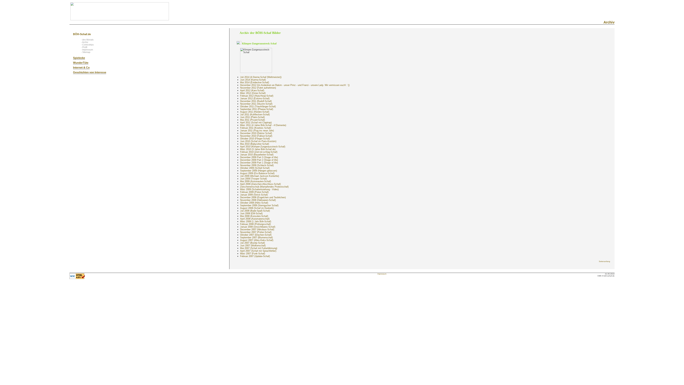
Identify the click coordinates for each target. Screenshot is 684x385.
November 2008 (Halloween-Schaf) (258, 200)
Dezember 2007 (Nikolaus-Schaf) (257, 229)
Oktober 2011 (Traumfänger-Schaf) (258, 106)
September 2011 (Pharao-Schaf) (256, 109)
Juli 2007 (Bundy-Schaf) (252, 243)
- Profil (84, 47)
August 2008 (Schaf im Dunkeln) (257, 208)
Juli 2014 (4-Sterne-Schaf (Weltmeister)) (260, 77)
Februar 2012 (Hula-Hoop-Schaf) (256, 95)
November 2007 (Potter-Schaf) (255, 232)
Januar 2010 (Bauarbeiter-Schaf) (256, 154)
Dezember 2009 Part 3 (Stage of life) (259, 157)
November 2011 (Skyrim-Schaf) (256, 103)
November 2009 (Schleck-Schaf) (257, 165)
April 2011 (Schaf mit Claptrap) (256, 122)
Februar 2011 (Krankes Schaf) (255, 128)
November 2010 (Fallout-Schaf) (256, 136)
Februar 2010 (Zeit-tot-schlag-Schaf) (258, 152)
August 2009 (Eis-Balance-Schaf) (257, 173)
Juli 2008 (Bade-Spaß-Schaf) (255, 210)
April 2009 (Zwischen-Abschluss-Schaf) (260, 184)
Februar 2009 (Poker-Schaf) (254, 192)
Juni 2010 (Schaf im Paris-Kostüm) (258, 141)
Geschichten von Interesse (89, 72)
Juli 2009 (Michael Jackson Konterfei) (259, 176)
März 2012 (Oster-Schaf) (253, 93)
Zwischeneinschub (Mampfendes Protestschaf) (264, 186)
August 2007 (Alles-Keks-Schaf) (256, 240)
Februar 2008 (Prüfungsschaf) (255, 224)
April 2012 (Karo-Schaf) (252, 90)
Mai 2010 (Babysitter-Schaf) (254, 144)
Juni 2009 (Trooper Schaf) (253, 178)
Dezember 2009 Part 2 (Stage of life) (259, 160)
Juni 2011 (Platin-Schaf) (252, 117)
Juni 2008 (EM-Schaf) (251, 213)
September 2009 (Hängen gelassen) (258, 170)
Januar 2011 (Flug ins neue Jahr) (257, 130)
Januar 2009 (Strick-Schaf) (254, 194)
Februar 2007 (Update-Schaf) (255, 256)
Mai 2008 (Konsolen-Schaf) (254, 216)
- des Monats (87, 39)
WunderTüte (80, 62)
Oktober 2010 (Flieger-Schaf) (255, 138)
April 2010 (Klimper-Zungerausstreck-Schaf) (262, 146)
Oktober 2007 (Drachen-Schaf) (255, 234)
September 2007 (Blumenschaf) (256, 237)
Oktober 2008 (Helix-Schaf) (254, 202)
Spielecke (79, 57)
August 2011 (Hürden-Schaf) (254, 112)
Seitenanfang (604, 261)
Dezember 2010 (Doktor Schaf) (256, 133)
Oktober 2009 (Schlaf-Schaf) (255, 168)
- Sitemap (85, 52)
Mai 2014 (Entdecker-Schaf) (254, 82)
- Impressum (87, 49)
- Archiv (84, 42)
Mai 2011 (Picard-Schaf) (252, 120)
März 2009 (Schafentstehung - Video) (259, 189)
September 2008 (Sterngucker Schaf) (259, 205)
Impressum (381, 274)
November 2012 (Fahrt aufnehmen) (258, 87)
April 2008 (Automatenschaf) (255, 218)
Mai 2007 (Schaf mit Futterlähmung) (258, 248)
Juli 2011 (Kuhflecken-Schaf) (255, 114)
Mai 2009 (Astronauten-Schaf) (255, 181)
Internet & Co (81, 67)
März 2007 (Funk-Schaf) (252, 253)
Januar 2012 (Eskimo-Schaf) (255, 98)
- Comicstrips (87, 44)
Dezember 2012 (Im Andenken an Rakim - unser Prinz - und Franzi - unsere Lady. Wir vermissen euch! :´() (294, 85)
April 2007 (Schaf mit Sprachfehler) (258, 251)
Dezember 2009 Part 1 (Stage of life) (259, 162)
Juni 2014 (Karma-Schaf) (253, 79)
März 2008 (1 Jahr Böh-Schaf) (255, 221)
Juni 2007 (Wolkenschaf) (253, 245)
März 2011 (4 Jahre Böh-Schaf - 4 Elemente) (263, 125)
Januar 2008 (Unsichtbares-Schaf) (257, 226)
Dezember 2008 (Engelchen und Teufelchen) (263, 197)
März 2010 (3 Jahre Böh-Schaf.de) (258, 149)
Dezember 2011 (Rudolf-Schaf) (256, 101)
